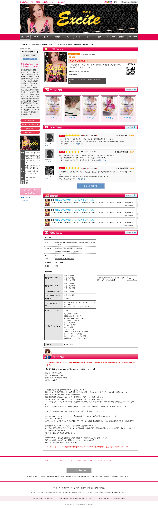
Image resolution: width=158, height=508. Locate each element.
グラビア (91, 492)
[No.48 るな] (109, 116)
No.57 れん (90, 118)
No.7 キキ (53, 118)
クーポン (79, 37)
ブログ (36, 37)
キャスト (47, 37)
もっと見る (129, 89)
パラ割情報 (48, 492)
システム (68, 37)
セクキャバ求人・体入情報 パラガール (112, 498)
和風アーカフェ (26, 197)
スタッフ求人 (132, 37)
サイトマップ (123, 492)
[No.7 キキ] (53, 116)
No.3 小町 (72, 118)
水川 (46, 145)
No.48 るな (109, 118)
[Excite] (79, 32)
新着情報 (74, 492)
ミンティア (48, 161)
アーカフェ (25, 201)
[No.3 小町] (72, 116)
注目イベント (83, 492)
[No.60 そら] (127, 116)
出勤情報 (57, 37)
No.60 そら (127, 118)
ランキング (66, 492)
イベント (90, 37)
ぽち (46, 178)
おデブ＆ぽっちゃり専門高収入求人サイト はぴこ (75, 498)
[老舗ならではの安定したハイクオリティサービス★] (47, 206)
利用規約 (115, 492)
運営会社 (107, 492)
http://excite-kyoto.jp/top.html (64, 259)
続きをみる (80, 144)
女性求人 (122, 37)
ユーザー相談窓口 (79, 470)
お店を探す (40, 492)
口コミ (100, 37)
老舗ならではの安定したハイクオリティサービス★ (75, 200)
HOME (115, 2)
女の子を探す (57, 492)
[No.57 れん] (90, 116)
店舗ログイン (99, 492)
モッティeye (111, 37)
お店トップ (25, 37)
